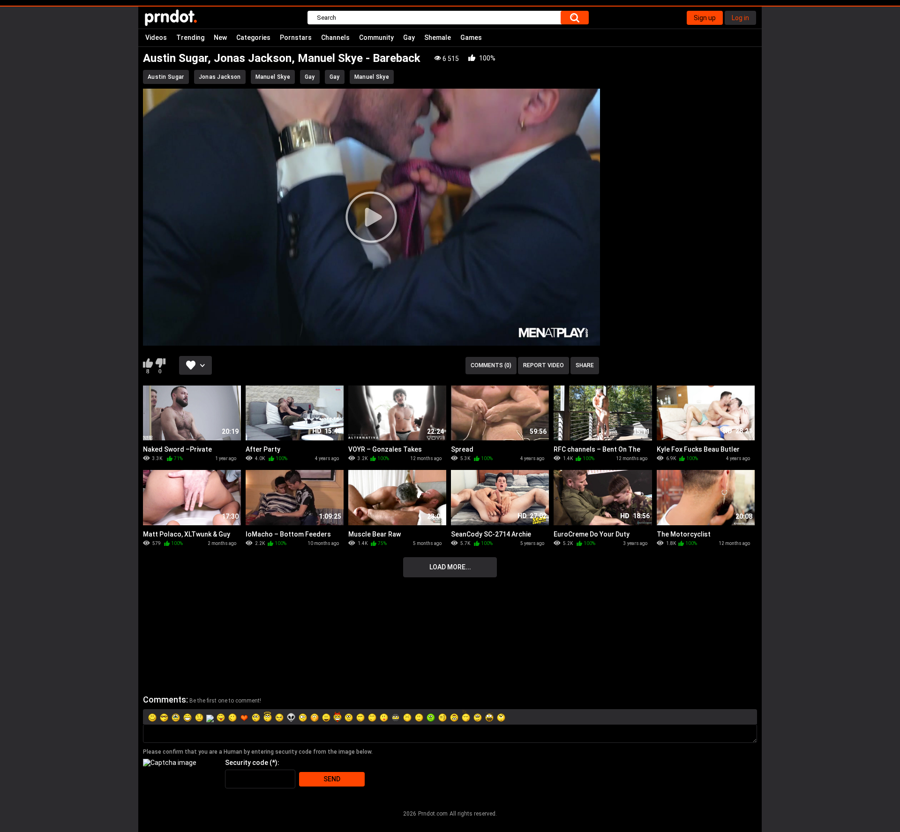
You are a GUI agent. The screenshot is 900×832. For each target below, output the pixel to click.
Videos (156, 37)
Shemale (437, 37)
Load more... (450, 567)
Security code (246, 762)
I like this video (148, 363)
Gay (409, 37)
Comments (164, 699)
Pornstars (296, 37)
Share (585, 365)
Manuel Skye (272, 77)
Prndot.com (433, 813)
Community (376, 37)
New (220, 37)
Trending (190, 37)
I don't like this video (160, 363)
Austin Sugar (166, 77)
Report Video (543, 365)
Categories (253, 37)
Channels (335, 37)
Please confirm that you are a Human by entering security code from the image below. (258, 752)
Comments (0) (491, 365)
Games (471, 37)
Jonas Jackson (220, 77)
